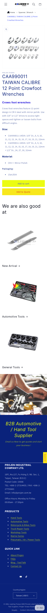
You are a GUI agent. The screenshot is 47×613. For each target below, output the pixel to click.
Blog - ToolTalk (18, 562)
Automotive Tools (13, 316)
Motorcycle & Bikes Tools (23, 525)
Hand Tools (16, 517)
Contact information (27, 610)
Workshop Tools (19, 532)
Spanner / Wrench (26, 12)
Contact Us (23, 453)
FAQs (13, 558)
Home (12, 12)
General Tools (11, 367)
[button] (6, 4)
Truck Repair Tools (20, 528)
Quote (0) (45, 457)
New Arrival (9, 265)
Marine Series (17, 536)
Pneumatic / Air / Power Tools (25, 539)
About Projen (17, 555)
